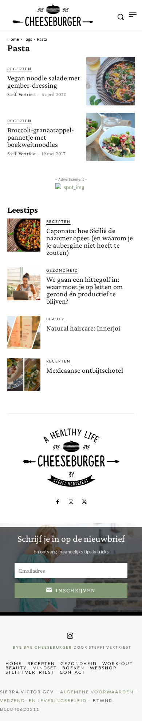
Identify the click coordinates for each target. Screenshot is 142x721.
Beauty (55, 319)
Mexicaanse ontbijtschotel (84, 370)
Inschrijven (76, 590)
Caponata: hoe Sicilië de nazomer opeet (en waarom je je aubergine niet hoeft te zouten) (89, 241)
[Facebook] (57, 502)
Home (13, 39)
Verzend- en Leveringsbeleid (43, 700)
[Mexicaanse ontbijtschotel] (23, 374)
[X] (84, 502)
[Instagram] (71, 502)
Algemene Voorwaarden (97, 691)
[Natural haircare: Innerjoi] (23, 332)
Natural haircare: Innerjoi (83, 328)
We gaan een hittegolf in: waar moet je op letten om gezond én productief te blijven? (84, 290)
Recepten (19, 69)
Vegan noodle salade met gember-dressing (43, 81)
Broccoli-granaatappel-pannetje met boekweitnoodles (40, 137)
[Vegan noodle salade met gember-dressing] (110, 81)
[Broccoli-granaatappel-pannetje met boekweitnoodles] (110, 137)
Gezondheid (62, 270)
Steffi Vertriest (21, 94)
